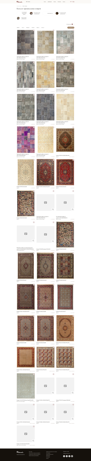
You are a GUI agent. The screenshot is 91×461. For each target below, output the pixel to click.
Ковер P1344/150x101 (61, 280)
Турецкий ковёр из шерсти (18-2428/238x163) (23, 89)
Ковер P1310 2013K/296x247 (62, 369)
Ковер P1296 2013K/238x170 (43, 400)
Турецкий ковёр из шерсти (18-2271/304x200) (23, 122)
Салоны (64, 1)
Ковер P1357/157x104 (22, 218)
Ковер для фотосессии (49, 454)
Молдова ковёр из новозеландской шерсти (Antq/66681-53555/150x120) (25, 248)
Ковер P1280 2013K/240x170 (62, 422)
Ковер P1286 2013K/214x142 (43, 422)
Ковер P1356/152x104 (61, 249)
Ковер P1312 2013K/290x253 (23, 369)
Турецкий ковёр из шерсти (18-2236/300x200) (23, 154)
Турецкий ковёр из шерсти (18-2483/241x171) (42, 57)
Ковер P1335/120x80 (41, 342)
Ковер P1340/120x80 (41, 311)
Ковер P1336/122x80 (21, 342)
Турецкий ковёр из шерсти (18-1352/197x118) (42, 154)
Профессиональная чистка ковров (51, 451)
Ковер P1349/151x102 (41, 280)
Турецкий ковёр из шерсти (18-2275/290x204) (62, 89)
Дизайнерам (50, 1)
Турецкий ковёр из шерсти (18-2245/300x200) (42, 122)
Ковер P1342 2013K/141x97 (23, 311)
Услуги (45, 1)
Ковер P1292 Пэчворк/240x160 (63, 400)
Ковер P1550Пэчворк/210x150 (43, 249)
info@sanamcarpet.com (66, 453)
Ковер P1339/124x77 (61, 311)
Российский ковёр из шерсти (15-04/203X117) (61, 217)
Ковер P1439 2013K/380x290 (62, 155)
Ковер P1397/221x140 (22, 186)
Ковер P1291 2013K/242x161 (23, 422)
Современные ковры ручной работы (34, 454)
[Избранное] (70, 1)
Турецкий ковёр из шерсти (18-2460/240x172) (42, 217)
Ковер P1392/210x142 (61, 186)
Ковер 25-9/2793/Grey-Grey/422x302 (25, 400)
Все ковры (30, 451)
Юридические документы (21, 454)
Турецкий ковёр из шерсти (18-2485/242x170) (23, 57)
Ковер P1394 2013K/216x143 (43, 186)
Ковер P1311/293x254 (41, 369)
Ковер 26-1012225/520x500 (23, 443)
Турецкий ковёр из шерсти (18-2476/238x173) (62, 57)
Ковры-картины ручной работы (34, 455)
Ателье (55, 1)
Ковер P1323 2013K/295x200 (62, 342)
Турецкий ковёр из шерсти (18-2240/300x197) (62, 122)
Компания (59, 1)
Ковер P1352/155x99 (21, 280)
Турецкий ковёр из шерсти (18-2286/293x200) (42, 89)
